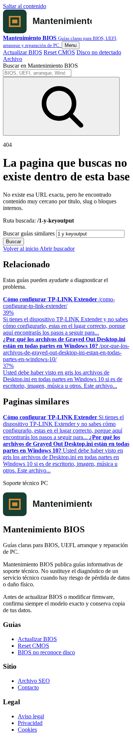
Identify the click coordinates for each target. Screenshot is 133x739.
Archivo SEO (34, 681)
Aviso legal (31, 716)
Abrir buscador (57, 248)
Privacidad (30, 723)
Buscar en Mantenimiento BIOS (40, 65)
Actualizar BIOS (22, 52)
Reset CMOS (59, 52)
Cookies (27, 729)
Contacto (28, 687)
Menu (70, 45)
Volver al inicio (21, 248)
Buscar (13, 241)
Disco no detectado (98, 52)
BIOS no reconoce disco (46, 652)
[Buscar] (61, 106)
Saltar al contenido (24, 6)
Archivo (12, 59)
